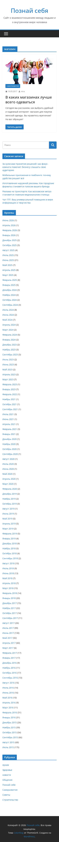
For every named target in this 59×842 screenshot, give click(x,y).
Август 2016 (8, 682)
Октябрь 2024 (9, 299)
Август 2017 (8, 623)
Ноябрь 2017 (9, 608)
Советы (6, 794)
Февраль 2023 (9, 384)
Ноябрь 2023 (9, 349)
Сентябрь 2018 (10, 558)
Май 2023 (7, 369)
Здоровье (7, 769)
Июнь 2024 (8, 314)
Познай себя (29, 10)
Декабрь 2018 (9, 543)
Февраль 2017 (9, 652)
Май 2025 (7, 265)
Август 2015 (8, 742)
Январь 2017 (9, 657)
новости (6, 774)
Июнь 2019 (8, 513)
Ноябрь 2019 (9, 498)
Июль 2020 (8, 464)
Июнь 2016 (8, 692)
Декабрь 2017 (9, 603)
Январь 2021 (9, 434)
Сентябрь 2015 (10, 737)
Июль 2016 (8, 687)
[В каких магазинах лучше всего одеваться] (29, 70)
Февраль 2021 (9, 429)
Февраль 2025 (9, 280)
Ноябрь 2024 (9, 294)
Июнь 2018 (8, 573)
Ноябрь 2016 (9, 667)
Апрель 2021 (9, 424)
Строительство (10, 799)
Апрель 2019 (9, 523)
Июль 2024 (8, 309)
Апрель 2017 (9, 642)
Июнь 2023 (8, 364)
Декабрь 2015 (9, 722)
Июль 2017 (8, 628)
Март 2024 (7, 329)
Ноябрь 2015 (9, 727)
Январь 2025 (9, 285)
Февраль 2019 (9, 533)
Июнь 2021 (8, 419)
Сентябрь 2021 (10, 409)
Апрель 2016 (9, 702)
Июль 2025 (8, 255)
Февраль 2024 (9, 334)
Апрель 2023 (9, 374)
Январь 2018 (9, 598)
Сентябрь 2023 (10, 354)
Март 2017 (7, 647)
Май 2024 (7, 319)
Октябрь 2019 (9, 503)
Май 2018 (7, 578)
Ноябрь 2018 (9, 548)
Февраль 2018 (9, 593)
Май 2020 (7, 473)
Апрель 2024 (9, 324)
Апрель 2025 (9, 270)
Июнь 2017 (8, 633)
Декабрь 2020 (9, 439)
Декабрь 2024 (9, 290)
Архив (5, 765)
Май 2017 (7, 638)
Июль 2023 (8, 359)
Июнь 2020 (8, 468)
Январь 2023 (9, 389)
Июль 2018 (8, 568)
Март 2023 (7, 379)
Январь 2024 (9, 339)
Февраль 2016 (9, 712)
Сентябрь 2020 (10, 454)
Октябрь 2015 (9, 732)
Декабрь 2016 (9, 662)
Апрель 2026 (9, 225)
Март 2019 (7, 528)
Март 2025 (7, 275)
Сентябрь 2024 (10, 304)
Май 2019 (7, 518)
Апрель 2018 (9, 583)
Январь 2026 (9, 235)
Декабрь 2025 (9, 240)
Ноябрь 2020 (9, 444)
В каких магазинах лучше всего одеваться (28, 99)
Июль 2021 (8, 414)
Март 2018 (7, 588)
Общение (7, 779)
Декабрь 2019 (9, 493)
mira (23, 91)
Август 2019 (8, 508)
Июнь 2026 (8, 220)
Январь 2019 (9, 538)
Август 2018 (8, 563)
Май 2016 (7, 697)
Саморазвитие (13, 86)
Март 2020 (7, 483)
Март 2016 (7, 707)
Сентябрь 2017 (10, 618)
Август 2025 (8, 250)
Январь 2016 (9, 717)
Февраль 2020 (9, 488)
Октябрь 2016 (9, 672)
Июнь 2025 (8, 260)
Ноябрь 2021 (9, 399)
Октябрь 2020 (9, 449)
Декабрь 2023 (9, 344)
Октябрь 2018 (9, 553)
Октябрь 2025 (9, 245)
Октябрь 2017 (9, 613)
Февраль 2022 (9, 394)
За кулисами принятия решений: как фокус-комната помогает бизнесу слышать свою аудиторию (25, 167)
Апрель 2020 (9, 478)
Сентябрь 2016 (10, 677)
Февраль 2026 (9, 230)
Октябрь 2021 (9, 404)
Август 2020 (8, 459)
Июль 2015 (8, 747)
